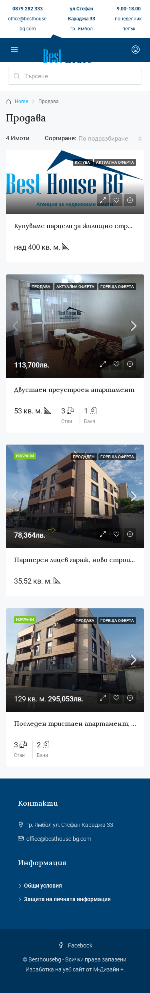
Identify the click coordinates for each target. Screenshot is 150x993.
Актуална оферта (75, 286)
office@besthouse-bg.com (58, 839)
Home (21, 101)
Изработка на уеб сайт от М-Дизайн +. (75, 969)
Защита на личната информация (67, 899)
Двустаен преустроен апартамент (74, 389)
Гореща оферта (117, 286)
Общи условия (43, 885)
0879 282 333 (27, 9)
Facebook (79, 945)
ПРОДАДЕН (84, 457)
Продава (41, 286)
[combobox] (110, 138)
